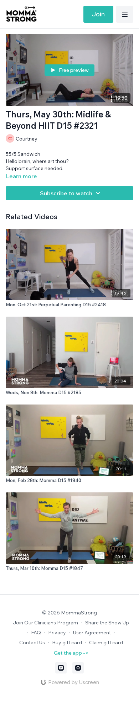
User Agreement (92, 632)
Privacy (57, 632)
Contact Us (32, 642)
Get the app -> (71, 653)
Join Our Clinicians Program (45, 622)
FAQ (36, 632)
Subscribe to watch (66, 193)
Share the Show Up (107, 622)
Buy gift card (67, 642)
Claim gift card (106, 642)
